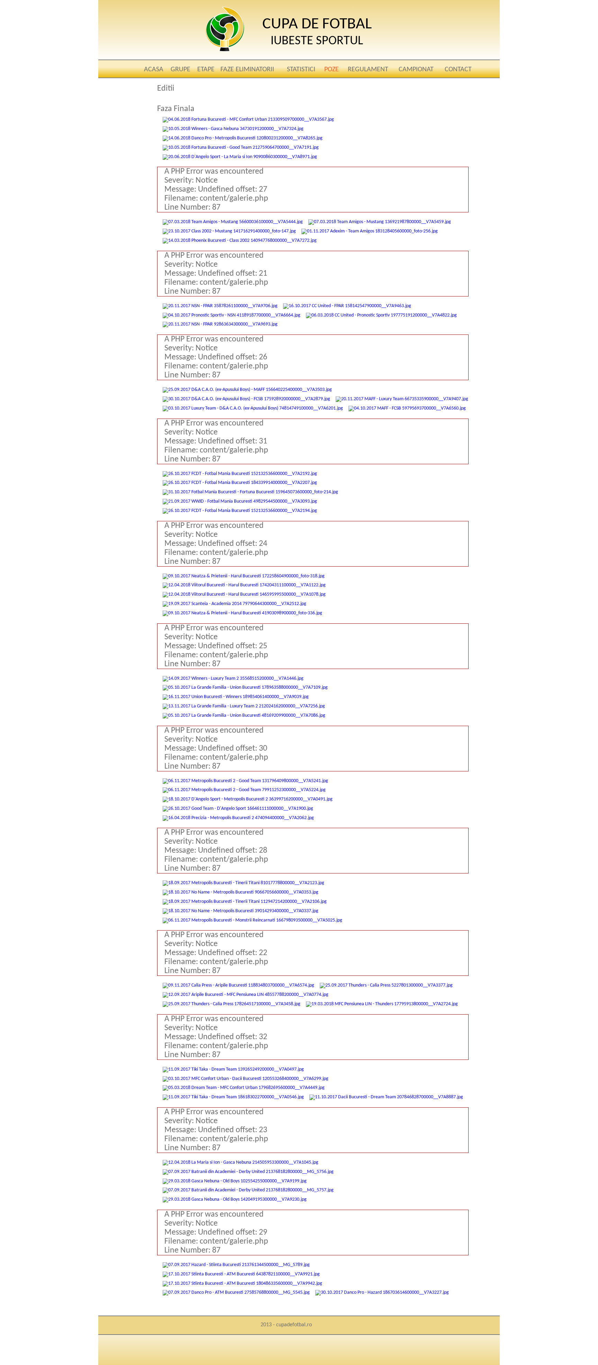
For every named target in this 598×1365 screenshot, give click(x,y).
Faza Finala (175, 109)
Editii (165, 88)
